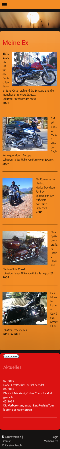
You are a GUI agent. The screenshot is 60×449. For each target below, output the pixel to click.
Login (55, 437)
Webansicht (51, 441)
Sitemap (6, 441)
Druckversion (13, 437)
